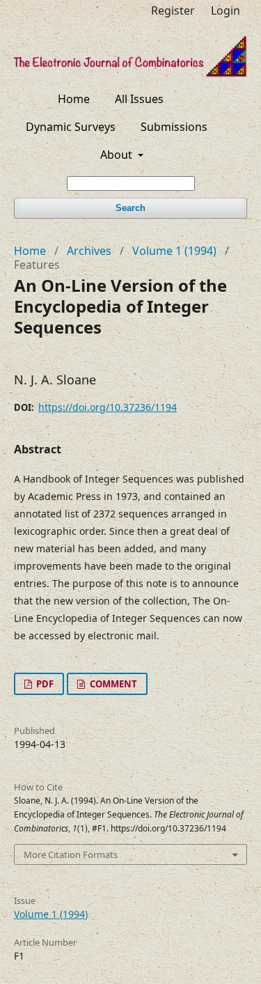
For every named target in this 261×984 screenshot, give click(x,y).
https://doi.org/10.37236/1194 (107, 407)
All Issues (139, 99)
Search (130, 208)
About (117, 154)
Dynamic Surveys (71, 126)
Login (225, 10)
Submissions (174, 126)
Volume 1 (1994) (174, 251)
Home (74, 99)
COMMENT (112, 684)
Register (173, 10)
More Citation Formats (71, 854)
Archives (89, 251)
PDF (44, 684)
